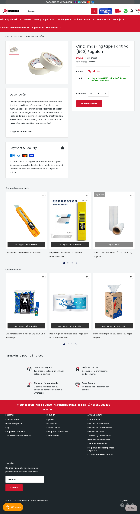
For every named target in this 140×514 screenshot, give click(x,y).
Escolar (28, 19)
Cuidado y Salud (82, 19)
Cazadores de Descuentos (100, 454)
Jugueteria (37, 27)
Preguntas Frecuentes (16, 431)
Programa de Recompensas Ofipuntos (101, 449)
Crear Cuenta (53, 427)
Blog (7, 427)
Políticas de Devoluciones (100, 427)
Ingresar (50, 419)
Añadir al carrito (89, 103)
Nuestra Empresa (13, 423)
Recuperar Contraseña (57, 431)
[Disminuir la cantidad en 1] (91, 93)
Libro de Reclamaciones (99, 439)
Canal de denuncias (97, 443)
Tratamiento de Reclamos (18, 435)
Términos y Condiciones (99, 435)
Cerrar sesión (52, 435)
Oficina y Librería (9, 19)
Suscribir (14, 487)
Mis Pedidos (51, 423)
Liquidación (52, 27)
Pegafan (79, 58)
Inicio (7, 36)
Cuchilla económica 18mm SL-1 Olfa (23, 252)
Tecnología (63, 19)
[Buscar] (94, 11)
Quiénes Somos (13, 419)
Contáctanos (94, 419)
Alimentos (102, 19)
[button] (64, 263)
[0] (137, 11)
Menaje (117, 19)
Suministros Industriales (13, 27)
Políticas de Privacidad (98, 423)
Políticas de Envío (96, 431)
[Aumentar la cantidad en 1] (106, 93)
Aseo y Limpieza (42, 19)
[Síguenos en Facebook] (122, 505)
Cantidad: (81, 93)
